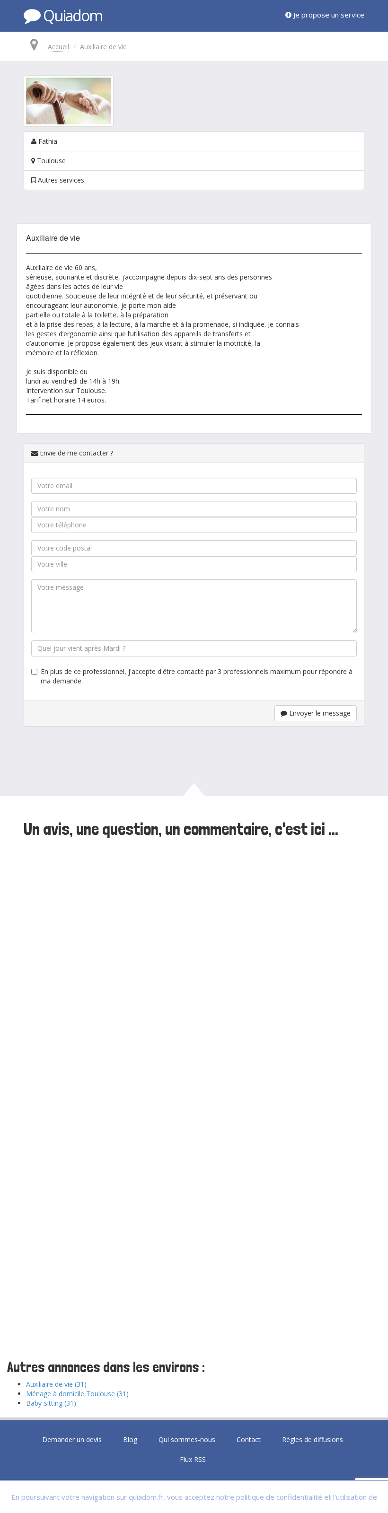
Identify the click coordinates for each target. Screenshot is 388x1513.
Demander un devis (72, 1439)
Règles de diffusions (312, 1439)
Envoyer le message (319, 712)
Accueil (58, 46)
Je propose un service (327, 14)
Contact (249, 1439)
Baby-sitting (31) (51, 1403)
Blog (130, 1439)
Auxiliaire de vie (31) (56, 1384)
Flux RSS (193, 1459)
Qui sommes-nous (187, 1439)
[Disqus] (194, 970)
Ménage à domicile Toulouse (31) (77, 1393)
